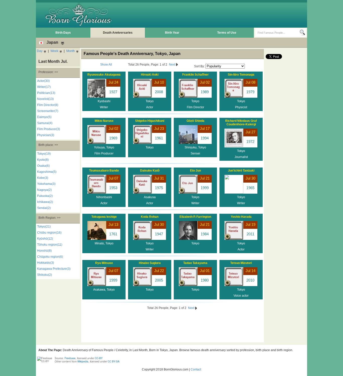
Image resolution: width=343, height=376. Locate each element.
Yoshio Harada (241, 217)
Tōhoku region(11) (49, 244)
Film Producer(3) (48, 129)
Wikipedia (82, 361)
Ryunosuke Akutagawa (104, 74)
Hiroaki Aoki (149, 74)
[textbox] (277, 32)
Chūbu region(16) (49, 232)
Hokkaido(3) (45, 262)
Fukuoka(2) (45, 196)
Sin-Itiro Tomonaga (241, 74)
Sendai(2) (44, 208)
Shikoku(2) (44, 275)
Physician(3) (45, 135)
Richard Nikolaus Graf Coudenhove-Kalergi (241, 122)
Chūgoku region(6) (50, 256)
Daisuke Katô (149, 170)
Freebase (70, 358)
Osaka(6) (43, 166)
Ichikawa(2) (45, 202)
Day (39, 51)
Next (172, 64)
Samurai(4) (44, 123)
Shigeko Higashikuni (149, 121)
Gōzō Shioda (195, 121)
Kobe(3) (42, 178)
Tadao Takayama (195, 263)
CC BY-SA (114, 361)
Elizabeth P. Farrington (195, 217)
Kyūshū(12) (45, 238)
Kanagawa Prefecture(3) (54, 269)
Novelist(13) (45, 99)
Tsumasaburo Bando (104, 170)
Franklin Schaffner (195, 74)
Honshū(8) (44, 250)
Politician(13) (46, 93)
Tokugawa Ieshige (104, 217)
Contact (196, 369)
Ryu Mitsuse (104, 263)
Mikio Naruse (104, 121)
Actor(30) (43, 81)
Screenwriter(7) (47, 111)
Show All (106, 64)
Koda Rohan (149, 217)
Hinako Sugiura (150, 263)
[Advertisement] (214, 15)
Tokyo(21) (44, 226)
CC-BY (99, 358)
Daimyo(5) (44, 117)
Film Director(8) (47, 105)
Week (54, 51)
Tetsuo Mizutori (241, 263)
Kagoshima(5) (46, 172)
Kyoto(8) (43, 160)
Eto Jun (195, 170)
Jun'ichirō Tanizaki (241, 170)
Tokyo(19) (44, 153)
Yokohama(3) (46, 184)
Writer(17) (44, 87)
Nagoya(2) (44, 190)
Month (70, 51)
